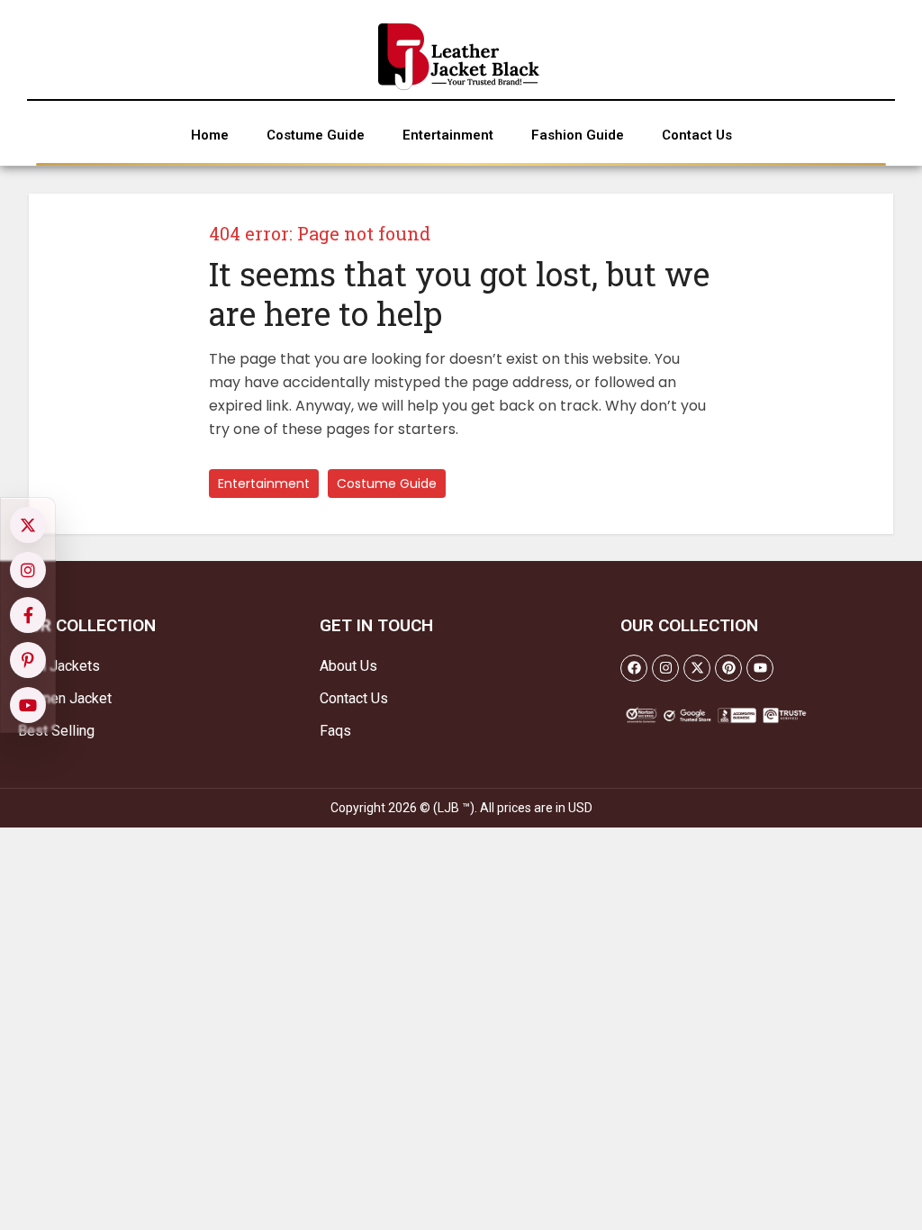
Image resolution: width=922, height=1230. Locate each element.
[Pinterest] (728, 668)
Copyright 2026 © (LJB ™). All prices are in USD (461, 807)
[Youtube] (759, 668)
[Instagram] (665, 668)
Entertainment (264, 484)
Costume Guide (387, 484)
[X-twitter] (696, 668)
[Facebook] (633, 668)
